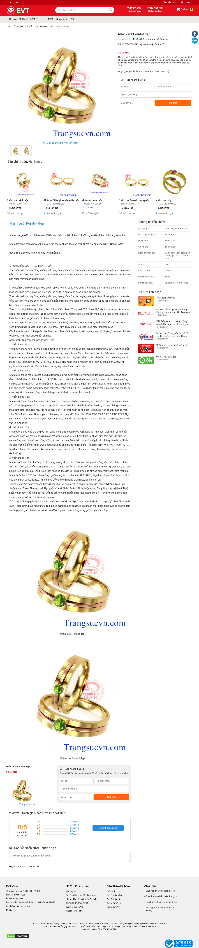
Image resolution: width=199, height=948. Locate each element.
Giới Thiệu (111, 891)
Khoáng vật (71, 891)
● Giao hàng (150, 891)
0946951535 (151, 71)
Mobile (9, 910)
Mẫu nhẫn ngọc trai (74, 911)
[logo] (25, 10)
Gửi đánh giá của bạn (108, 828)
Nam (18, 2)
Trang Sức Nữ (113, 907)
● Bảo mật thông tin (167, 896)
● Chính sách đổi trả (166, 891)
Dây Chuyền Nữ (113, 899)
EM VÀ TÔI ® (138, 39)
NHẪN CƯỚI (61, 19)
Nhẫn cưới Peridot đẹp (26, 223)
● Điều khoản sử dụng (166, 902)
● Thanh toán (151, 896)
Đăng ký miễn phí (170, 2)
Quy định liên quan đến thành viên (81, 895)
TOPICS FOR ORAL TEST (77, 903)
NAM (50, 19)
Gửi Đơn (173, 102)
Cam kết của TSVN (74, 907)
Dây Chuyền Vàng (115, 895)
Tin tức (9, 2)
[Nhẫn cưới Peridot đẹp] (15, 150)
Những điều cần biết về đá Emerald (81, 899)
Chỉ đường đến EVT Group (18, 906)
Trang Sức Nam (114, 903)
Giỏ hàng (186, 9)
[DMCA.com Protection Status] (18, 937)
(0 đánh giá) (163, 39)
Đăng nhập (185, 2)
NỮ (72, 19)
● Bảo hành (149, 902)
